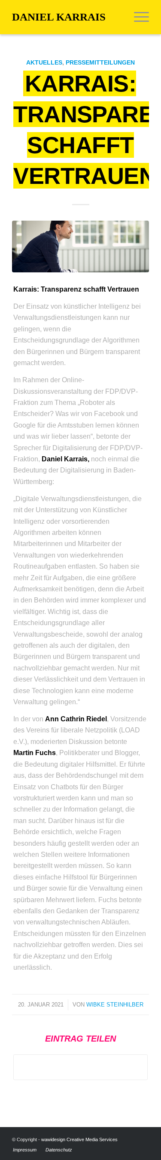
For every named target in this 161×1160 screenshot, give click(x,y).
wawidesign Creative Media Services (79, 1139)
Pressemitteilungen (100, 62)
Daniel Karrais (59, 17)
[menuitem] (137, 17)
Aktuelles (44, 62)
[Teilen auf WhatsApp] (80, 1067)
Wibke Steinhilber (114, 1004)
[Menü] (137, 17)
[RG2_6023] (80, 246)
